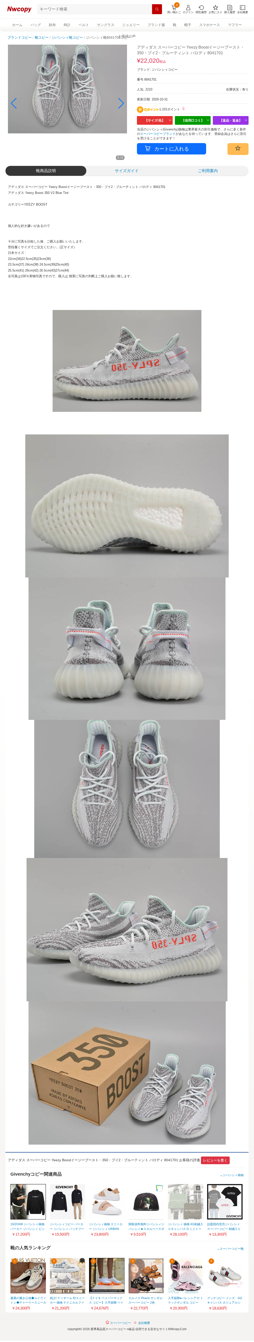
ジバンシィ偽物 (233, 1175)
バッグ (36, 25)
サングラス (105, 25)
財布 (52, 25)
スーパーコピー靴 (232, 1248)
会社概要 (144, 1323)
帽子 (187, 25)
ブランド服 (156, 25)
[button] (121, 103)
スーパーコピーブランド (158, 134)
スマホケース (209, 25)
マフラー (235, 25)
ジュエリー (131, 25)
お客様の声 (127, 36)
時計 (67, 25)
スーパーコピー (120, 1323)
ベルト (84, 25)
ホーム (17, 25)
